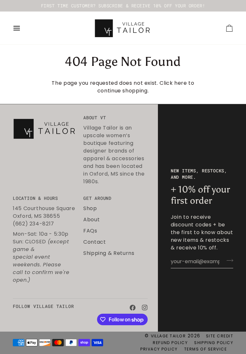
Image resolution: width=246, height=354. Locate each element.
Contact (94, 242)
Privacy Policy (158, 349)
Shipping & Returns (109, 253)
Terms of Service (205, 349)
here (180, 83)
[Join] (228, 261)
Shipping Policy (213, 342)
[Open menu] (22, 28)
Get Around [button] (97, 198)
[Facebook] (132, 308)
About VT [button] (94, 118)
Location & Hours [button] (35, 198)
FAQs (90, 230)
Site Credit (219, 336)
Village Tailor (168, 336)
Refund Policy (170, 342)
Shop (90, 208)
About (91, 219)
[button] (45, 116)
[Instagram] (145, 308)
